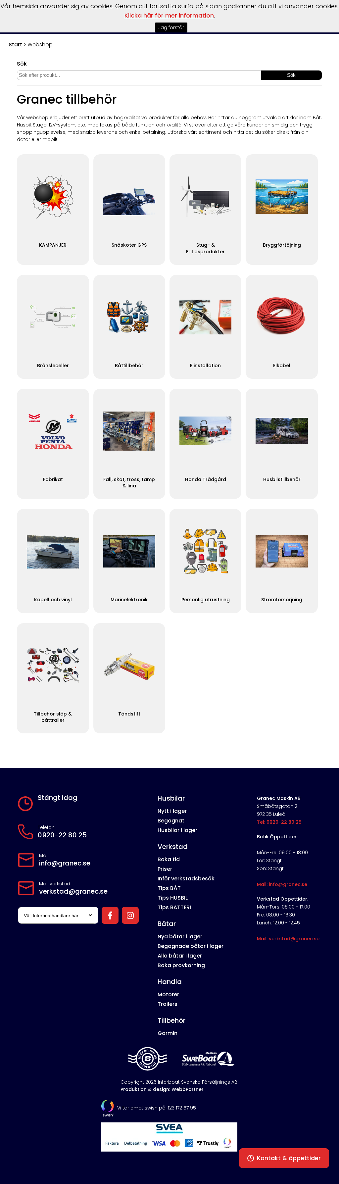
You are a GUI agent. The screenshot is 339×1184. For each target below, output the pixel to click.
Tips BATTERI (174, 907)
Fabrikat (53, 479)
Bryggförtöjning (282, 245)
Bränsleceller (53, 366)
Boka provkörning (181, 965)
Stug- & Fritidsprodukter (205, 248)
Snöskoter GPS (129, 245)
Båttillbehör (129, 366)
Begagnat (171, 820)
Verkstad (173, 847)
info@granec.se (64, 863)
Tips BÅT (169, 888)
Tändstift (129, 714)
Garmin (167, 1033)
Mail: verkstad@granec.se (288, 938)
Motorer (168, 994)
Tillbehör (171, 1020)
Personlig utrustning (205, 600)
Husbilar (171, 798)
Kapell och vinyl (53, 600)
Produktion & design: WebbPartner (162, 1089)
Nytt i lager (172, 811)
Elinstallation (205, 366)
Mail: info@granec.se (282, 884)
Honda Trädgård (205, 479)
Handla (170, 982)
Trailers (167, 1004)
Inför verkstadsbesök (186, 878)
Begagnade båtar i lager (190, 946)
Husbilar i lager (177, 830)
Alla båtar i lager (180, 956)
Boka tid (169, 859)
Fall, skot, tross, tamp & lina (129, 482)
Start (15, 44)
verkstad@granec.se (73, 891)
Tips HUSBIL (173, 898)
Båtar (167, 924)
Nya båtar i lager (180, 936)
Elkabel (281, 366)
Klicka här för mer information (169, 15)
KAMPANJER (53, 245)
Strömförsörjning (281, 600)
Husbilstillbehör (282, 479)
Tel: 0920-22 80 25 (279, 822)
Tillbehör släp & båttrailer (53, 717)
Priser (165, 869)
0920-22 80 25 (62, 835)
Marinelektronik (129, 600)
